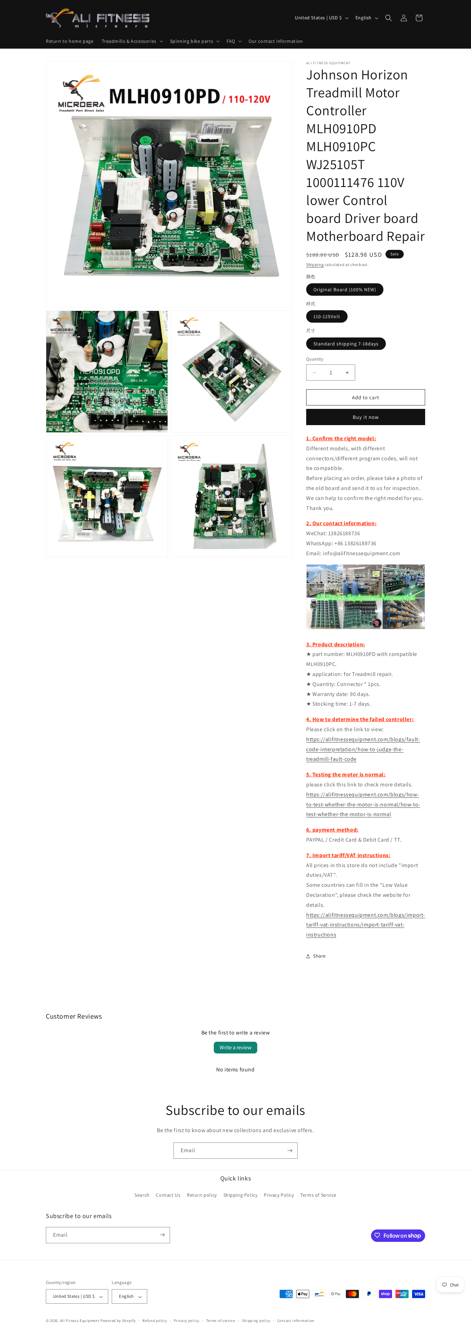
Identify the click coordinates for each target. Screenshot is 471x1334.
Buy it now (366, 417)
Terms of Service (318, 1195)
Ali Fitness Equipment (80, 1320)
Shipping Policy (240, 1195)
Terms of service (220, 1320)
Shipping (315, 264)
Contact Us (168, 1195)
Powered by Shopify (118, 1320)
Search (142, 1195)
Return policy (202, 1195)
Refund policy (154, 1320)
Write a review (235, 1047)
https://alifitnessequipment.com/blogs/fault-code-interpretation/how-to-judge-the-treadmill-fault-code (363, 749)
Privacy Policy (279, 1195)
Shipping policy (256, 1320)
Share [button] (319, 956)
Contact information (295, 1320)
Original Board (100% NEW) (344, 289)
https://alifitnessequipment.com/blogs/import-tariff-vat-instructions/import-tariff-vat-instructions (365, 925)
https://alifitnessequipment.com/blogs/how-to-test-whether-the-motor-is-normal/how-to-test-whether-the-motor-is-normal (363, 804)
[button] (132, 41)
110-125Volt (326, 316)
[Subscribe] (289, 1150)
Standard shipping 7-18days (346, 344)
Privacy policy (186, 1320)
